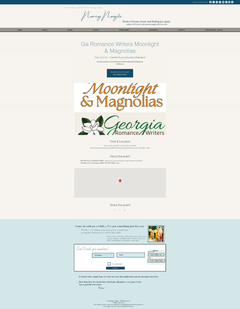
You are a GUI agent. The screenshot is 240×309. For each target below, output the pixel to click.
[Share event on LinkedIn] (125, 210)
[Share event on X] (120, 210)
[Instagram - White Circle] (217, 2)
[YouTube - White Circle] (223, 2)
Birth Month (151, 251)
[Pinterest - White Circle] (220, 2)
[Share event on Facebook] (115, 210)
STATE (149, 258)
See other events (120, 74)
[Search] (164, 16)
